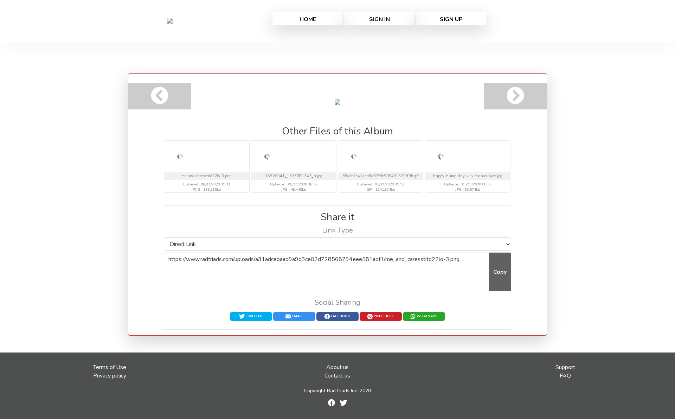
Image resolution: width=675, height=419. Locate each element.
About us (337, 367)
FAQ (565, 376)
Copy (500, 272)
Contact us (337, 376)
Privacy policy (109, 376)
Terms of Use (109, 367)
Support (565, 367)
